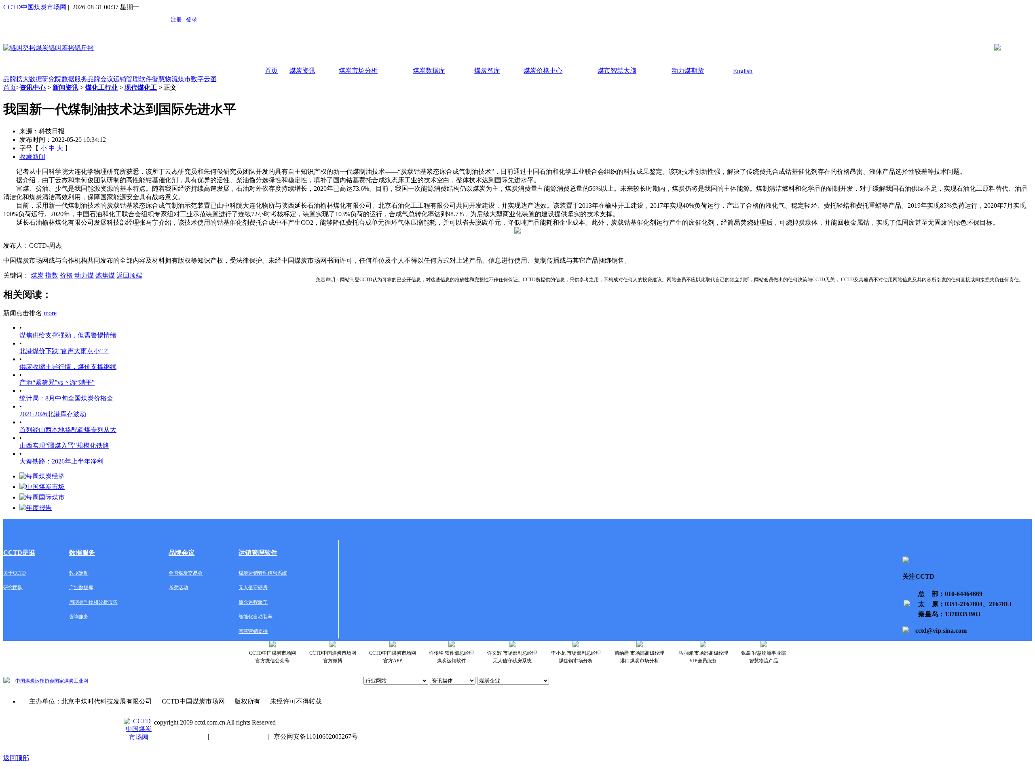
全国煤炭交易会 (186, 573)
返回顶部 (16, 757)
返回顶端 (129, 275)
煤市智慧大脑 (617, 70)
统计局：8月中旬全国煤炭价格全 (66, 398)
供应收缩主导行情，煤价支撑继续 (67, 366)
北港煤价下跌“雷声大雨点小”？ (64, 351)
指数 (51, 275)
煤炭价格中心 (543, 70)
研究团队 (13, 587)
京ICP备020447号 (178, 736)
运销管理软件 (132, 79)
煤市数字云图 (197, 79)
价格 (66, 275)
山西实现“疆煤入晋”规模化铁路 (64, 445)
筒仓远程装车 (253, 602)
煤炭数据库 (429, 70)
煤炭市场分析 (358, 70)
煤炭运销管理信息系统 (263, 573)
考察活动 (178, 587)
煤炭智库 (487, 70)
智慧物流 (165, 79)
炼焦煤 (105, 275)
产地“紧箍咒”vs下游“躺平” (57, 382)
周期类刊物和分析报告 (93, 602)
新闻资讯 (65, 87)
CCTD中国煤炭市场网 (34, 7)
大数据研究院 (42, 79)
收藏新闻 (32, 156)
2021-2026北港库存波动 (52, 414)
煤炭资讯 (302, 70)
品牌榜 (13, 79)
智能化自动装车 (255, 616)
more (50, 313)
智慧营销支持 (253, 631)
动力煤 (84, 275)
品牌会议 (100, 79)
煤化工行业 (101, 87)
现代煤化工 (141, 87)
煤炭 (37, 275)
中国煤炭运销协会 (34, 681)
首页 (271, 70)
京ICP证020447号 (238, 736)
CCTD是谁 (19, 552)
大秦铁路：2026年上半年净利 (61, 461)
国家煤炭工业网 (71, 681)
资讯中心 (33, 87)
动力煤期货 (688, 70)
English (742, 70)
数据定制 (79, 573)
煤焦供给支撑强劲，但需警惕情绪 (67, 335)
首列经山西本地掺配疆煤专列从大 (67, 429)
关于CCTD (14, 573)
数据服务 (74, 79)
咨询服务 (79, 616)
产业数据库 (81, 587)
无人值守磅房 (253, 587)
